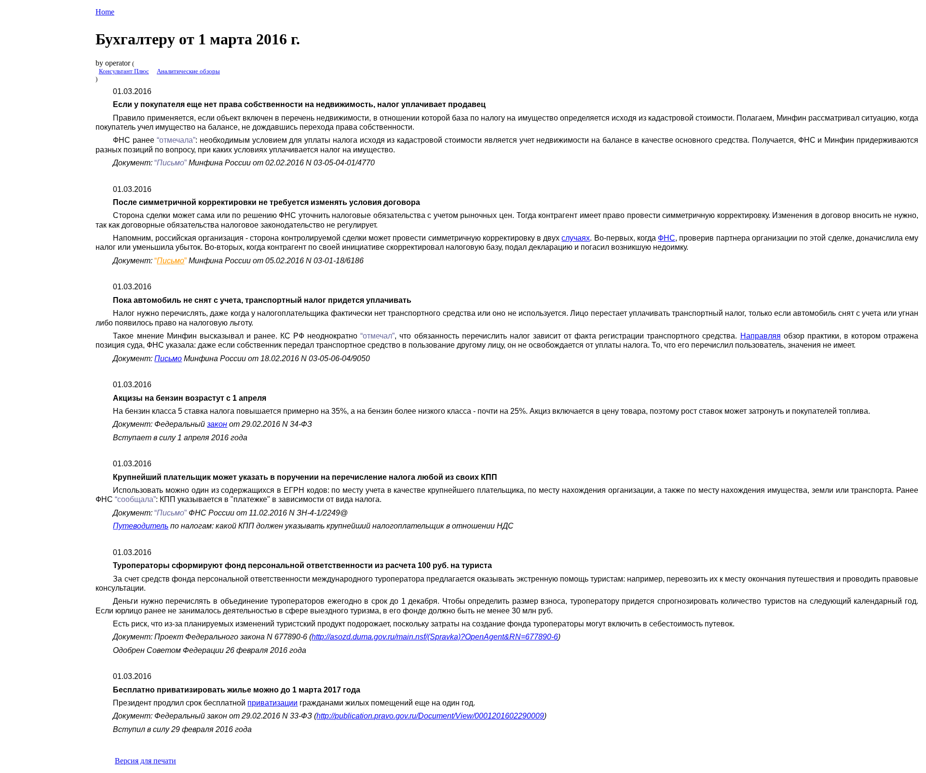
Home (104, 12)
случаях (575, 237)
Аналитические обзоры (188, 71)
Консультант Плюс (124, 71)
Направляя (760, 335)
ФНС (666, 237)
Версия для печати (145, 761)
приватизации (272, 702)
